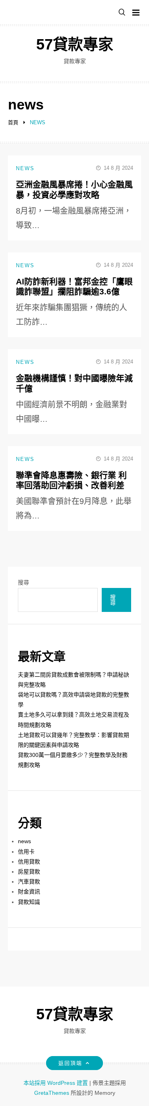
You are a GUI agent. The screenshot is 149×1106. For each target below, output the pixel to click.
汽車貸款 (29, 881)
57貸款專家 (74, 44)
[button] (122, 13)
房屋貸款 (29, 871)
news (25, 168)
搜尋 (23, 582)
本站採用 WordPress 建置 (56, 1083)
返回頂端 (70, 1063)
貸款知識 (29, 902)
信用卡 (26, 851)
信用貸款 (29, 861)
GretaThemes (51, 1093)
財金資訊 (29, 891)
